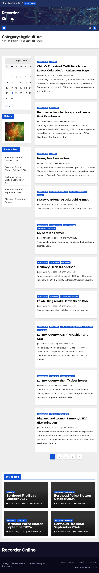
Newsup (39, 564)
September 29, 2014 (49, 205)
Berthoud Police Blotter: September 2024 (14, 180)
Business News (55, 225)
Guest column (69, 225)
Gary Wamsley (66, 76)
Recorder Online (19, 550)
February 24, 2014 (48, 272)
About (94, 568)
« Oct (7, 106)
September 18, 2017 (48, 121)
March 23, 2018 (47, 76)
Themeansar (7, 566)
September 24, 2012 (49, 428)
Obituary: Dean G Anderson (56, 267)
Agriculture (43, 62)
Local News (54, 262)
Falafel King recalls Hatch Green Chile (63, 301)
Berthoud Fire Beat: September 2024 (69, 525)
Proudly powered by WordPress (15, 564)
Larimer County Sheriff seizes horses (62, 380)
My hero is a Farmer (50, 233)
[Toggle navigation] (47, 28)
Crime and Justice (67, 376)
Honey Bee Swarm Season (55, 158)
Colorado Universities (59, 192)
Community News (67, 327)
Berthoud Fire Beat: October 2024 (21, 497)
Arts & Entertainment (81, 568)
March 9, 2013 (46, 386)
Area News (54, 108)
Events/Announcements (87, 562)
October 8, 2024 (16, 532)
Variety (53, 62)
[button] (90, 28)
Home (63, 562)
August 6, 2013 (47, 344)
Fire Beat (10, 492)
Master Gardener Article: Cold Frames (63, 199)
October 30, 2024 (17, 504)
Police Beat (69, 492)
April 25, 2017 (46, 163)
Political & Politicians (47, 228)
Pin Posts (72, 562)
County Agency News (78, 192)
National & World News (69, 296)
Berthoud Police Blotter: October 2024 (72, 497)
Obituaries (65, 262)
